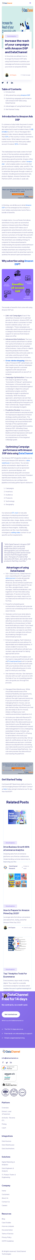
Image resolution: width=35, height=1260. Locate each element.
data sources (10, 578)
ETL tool (15, 513)
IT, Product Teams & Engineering (9, 1176)
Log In (4, 1128)
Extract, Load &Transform (6, 1112)
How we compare (8, 1226)
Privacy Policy (6, 1237)
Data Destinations (8, 1148)
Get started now (11, 1014)
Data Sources (6, 1141)
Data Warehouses (8, 1145)
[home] (7, 3)
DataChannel (25, 453)
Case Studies (6, 1223)
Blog (3, 1219)
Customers (5, 1194)
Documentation (7, 1230)
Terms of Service (7, 1234)
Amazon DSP (25, 95)
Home (4, 1191)
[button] (31, 3)
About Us (5, 1198)
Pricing (4, 1124)
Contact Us (6, 1202)
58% (16, 144)
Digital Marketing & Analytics (8, 1163)
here (5, 789)
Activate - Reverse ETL (8, 1119)
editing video (15, 532)
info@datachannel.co (10, 1058)
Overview (5, 1108)
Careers (4, 1205)
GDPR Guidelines (8, 1241)
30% (7, 137)
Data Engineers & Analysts (8, 1169)
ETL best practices (14, 661)
